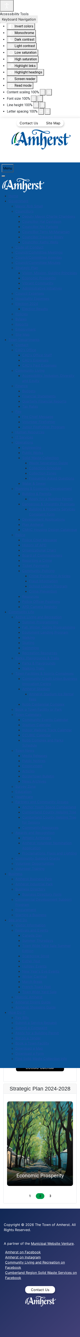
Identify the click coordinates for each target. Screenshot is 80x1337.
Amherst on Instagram (23, 1257)
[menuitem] (13, 196)
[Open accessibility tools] (7, 6)
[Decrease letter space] (41, 111)
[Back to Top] (72, 1329)
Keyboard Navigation (19, 19)
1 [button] (30, 1196)
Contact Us (29, 123)
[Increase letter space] (47, 111)
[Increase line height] (42, 105)
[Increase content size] (49, 92)
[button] (40, 1143)
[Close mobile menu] (3, 176)
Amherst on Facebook (23, 1252)
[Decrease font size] (33, 98)
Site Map (53, 123)
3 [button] (50, 1196)
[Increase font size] (40, 98)
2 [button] (40, 1196)
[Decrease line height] (36, 105)
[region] (40, 1148)
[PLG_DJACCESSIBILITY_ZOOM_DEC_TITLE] (42, 92)
